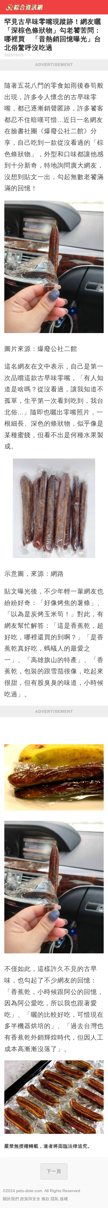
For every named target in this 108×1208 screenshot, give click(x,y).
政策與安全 (30, 1198)
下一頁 (54, 1171)
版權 (64, 1198)
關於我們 (11, 1198)
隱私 (55, 1198)
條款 (45, 1198)
